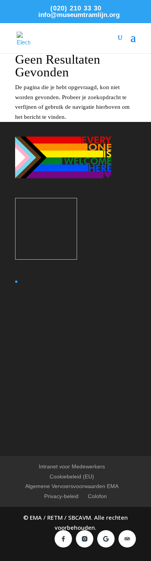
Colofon (97, 496)
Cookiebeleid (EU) (72, 476)
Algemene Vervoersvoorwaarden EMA (71, 486)
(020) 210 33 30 (75, 8)
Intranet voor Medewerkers (72, 466)
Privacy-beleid (61, 496)
